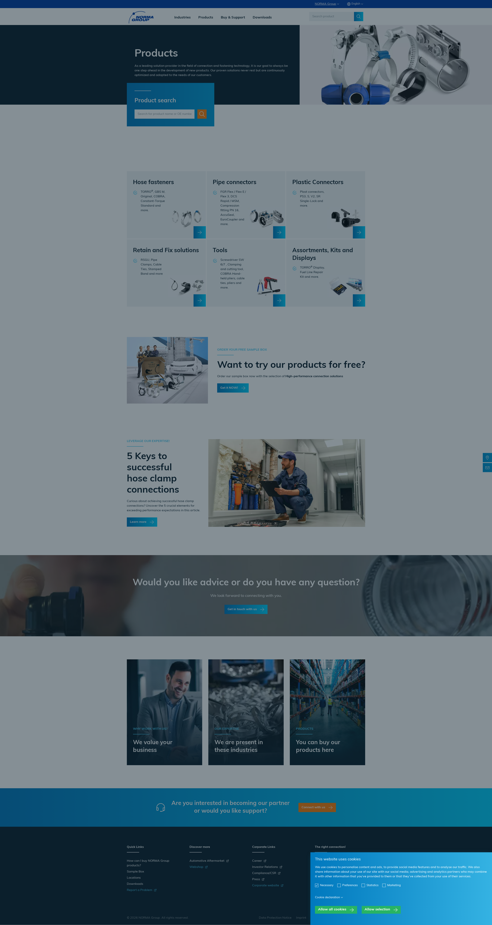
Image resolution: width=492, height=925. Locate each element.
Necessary (326, 885)
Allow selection (377, 909)
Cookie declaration (327, 897)
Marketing (394, 885)
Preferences (350, 885)
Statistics (372, 885)
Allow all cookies (332, 909)
